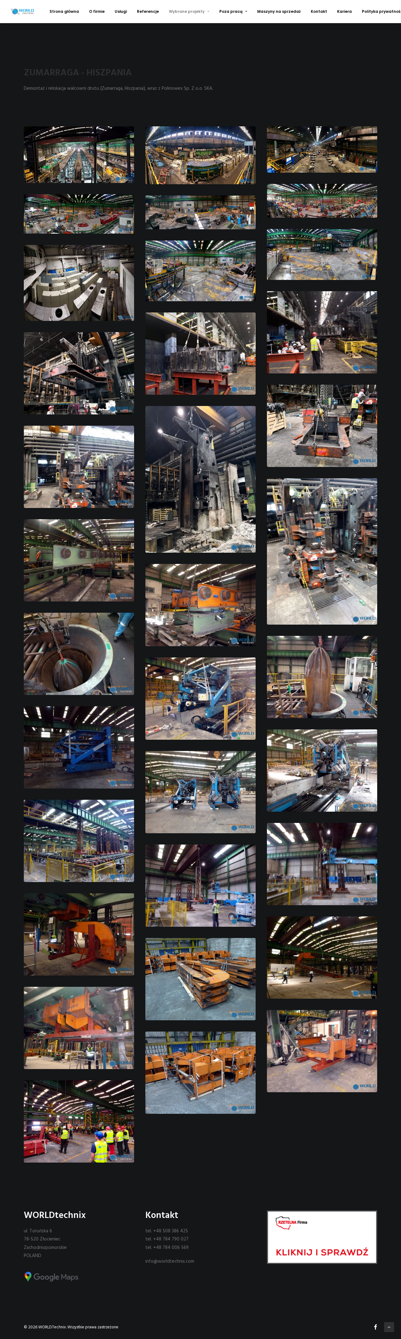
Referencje (148, 11)
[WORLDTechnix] (22, 11)
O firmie (97, 11)
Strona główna (64, 11)
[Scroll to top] (389, 1327)
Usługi (121, 11)
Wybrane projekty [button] (187, 11)
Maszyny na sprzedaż (279, 11)
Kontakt (319, 11)
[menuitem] (64, 11)
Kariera (344, 11)
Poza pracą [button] (230, 11)
